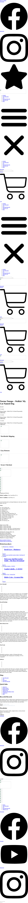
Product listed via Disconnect (6, 541)
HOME (4, 95)
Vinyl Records (6, 96)
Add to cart (3, 412)
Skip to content (3, 0)
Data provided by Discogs (5, 540)
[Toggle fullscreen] (1, 901)
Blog (4, 101)
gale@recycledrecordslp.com (9, 705)
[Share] (3, 901)
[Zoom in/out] (0, 901)
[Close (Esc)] (4, 901)
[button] (14, 131)
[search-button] (12, 318)
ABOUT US (5, 100)
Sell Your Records (6, 99)
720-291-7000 (6, 704)
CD (3, 97)
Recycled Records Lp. (8, 779)
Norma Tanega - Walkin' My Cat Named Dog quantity (11, 411)
